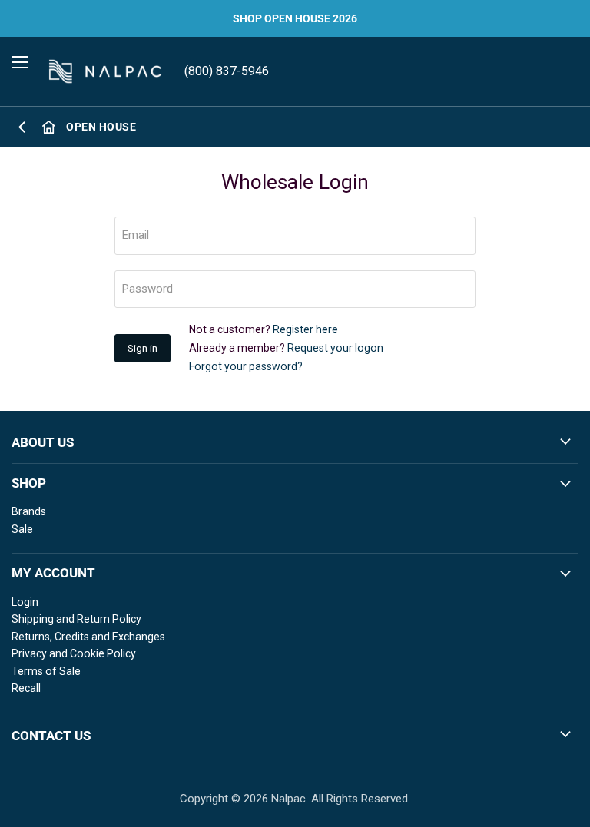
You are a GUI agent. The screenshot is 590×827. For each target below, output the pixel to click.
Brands (29, 511)
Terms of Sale (46, 671)
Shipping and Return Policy (76, 619)
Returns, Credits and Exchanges (88, 636)
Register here (305, 329)
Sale (22, 529)
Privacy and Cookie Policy (74, 653)
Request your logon (335, 348)
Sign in (142, 348)
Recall (26, 688)
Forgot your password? (246, 366)
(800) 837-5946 (226, 71)
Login (25, 602)
